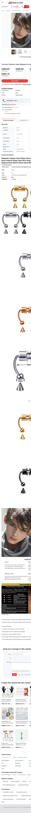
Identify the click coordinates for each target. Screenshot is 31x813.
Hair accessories (19, 760)
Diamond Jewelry (15, 781)
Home (3, 10)
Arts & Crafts (8, 10)
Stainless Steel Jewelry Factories (10, 795)
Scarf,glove (17, 763)
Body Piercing (25, 10)
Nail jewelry (4, 765)
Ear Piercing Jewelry (21, 799)
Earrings (24, 781)
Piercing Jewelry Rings (8, 799)
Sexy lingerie (18, 765)
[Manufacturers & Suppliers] (15, 2)
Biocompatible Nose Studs (9, 785)
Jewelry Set (5, 781)
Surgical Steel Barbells (23, 785)
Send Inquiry (14, 81)
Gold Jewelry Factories (8, 792)
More (3, 802)
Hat (2, 763)
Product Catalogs (23, 757)
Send (14, 674)
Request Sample (27, 84)
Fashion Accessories (16, 10)
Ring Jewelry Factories (21, 792)
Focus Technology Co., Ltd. (19, 807)
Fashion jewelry (5, 760)
